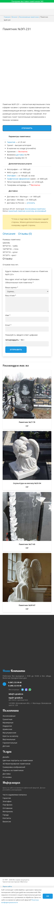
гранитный (12, 211)
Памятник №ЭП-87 (27, 605)
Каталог (14, 17)
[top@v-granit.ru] (6, 698)
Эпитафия (11, 175)
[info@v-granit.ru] (6, 694)
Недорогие (7, 726)
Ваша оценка (11, 287)
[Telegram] (22, 689)
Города (6, 815)
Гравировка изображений (14, 767)
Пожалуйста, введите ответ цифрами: (21, 335)
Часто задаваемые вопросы (15, 794)
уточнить (31, 203)
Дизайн (6, 757)
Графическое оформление (18, 179)
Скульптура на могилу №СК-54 (27, 483)
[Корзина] (45, 12)
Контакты (7, 818)
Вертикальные (9, 739)
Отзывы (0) (25, 233)
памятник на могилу (26, 211)
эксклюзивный (40, 211)
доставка (20, 155)
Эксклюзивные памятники (29, 17)
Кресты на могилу (10, 736)
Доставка (7, 774)
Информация (11, 782)
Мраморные (8, 722)
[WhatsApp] (30, 689)
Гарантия (11, 142)
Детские (6, 746)
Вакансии (7, 821)
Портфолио (7, 805)
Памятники (11, 710)
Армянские (7, 729)
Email (8, 325)
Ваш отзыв (10, 295)
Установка (7, 777)
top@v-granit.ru (16, 698)
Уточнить (27, 128)
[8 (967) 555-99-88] (5, 684)
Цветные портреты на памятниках (18, 760)
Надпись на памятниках (13, 770)
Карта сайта (7, 886)
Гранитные (7, 719)
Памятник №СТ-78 (27, 422)
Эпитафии (7, 801)
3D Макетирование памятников (16, 763)
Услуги (7, 751)
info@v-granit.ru (16, 694)
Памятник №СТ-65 (27, 544)
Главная (7, 17)
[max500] (26, 689)
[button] (50, 12)
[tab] (9, 233)
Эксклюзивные (9, 716)
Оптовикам (7, 808)
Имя (7, 315)
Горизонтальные (10, 743)
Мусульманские (9, 732)
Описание (9, 233)
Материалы (8, 811)
